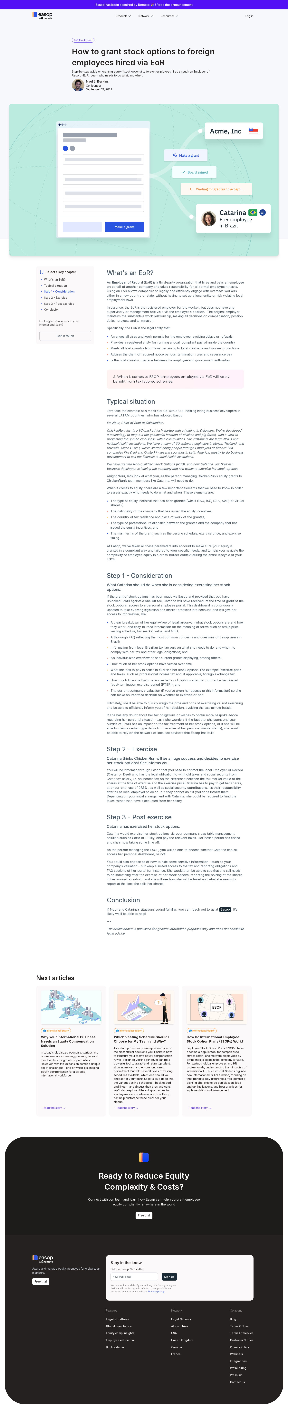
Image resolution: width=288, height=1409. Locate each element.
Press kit (236, 1375)
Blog (233, 1319)
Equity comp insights (120, 1333)
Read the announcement (175, 5)
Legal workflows (117, 1319)
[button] (123, 16)
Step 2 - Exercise (55, 297)
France (176, 1354)
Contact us (237, 1382)
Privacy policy (156, 1291)
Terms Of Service (242, 1333)
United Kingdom (182, 1340)
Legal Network (181, 1319)
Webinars (236, 1354)
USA (174, 1333)
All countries (179, 1326)
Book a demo (115, 1347)
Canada (176, 1347)
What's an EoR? (54, 279)
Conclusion (52, 309)
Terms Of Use (239, 1326)
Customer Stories (242, 1340)
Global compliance (119, 1326)
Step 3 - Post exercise (59, 303)
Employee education (120, 1340)
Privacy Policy (239, 1347)
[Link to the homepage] (42, 16)
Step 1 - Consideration (59, 291)
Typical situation (55, 285)
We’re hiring (238, 1368)
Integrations (238, 1361)
